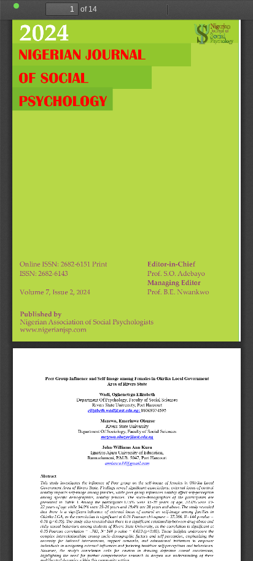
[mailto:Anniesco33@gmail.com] (127, 463)
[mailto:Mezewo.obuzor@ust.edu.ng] (126, 439)
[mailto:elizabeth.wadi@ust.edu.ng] (113, 413)
